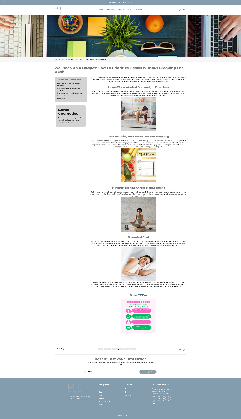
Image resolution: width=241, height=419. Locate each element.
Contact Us (138, 10)
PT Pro (126, 416)
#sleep (100, 349)
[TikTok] (169, 398)
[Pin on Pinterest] (184, 350)
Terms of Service (104, 401)
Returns (101, 398)
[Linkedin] (154, 403)
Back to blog (60, 348)
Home (101, 10)
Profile (100, 404)
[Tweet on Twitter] (180, 350)
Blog (129, 10)
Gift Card (101, 395)
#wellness (107, 349)
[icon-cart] (184, 10)
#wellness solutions (130, 349)
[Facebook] (154, 398)
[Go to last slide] (3, 2)
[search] (176, 10)
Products (110, 10)
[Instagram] (164, 398)
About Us (121, 10)
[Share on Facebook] (176, 350)
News (62, 59)
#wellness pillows (117, 349)
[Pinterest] (159, 398)
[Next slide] (236, 2)
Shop (100, 392)
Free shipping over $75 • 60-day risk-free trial (120, 2)
